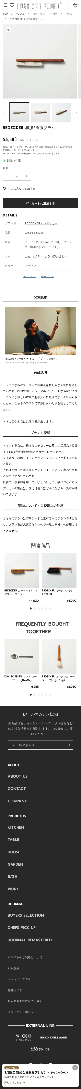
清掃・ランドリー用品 (45, 13)
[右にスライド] (76, 113)
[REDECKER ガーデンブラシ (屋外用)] (59, 570)
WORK (13, 888)
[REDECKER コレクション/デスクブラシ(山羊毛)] (59, 656)
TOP (5, 13)
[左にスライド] (4, 113)
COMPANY (17, 800)
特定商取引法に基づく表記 (25, 1001)
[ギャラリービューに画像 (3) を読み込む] (61, 112)
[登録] (68, 745)
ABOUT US (18, 776)
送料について (29, 276)
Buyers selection (26, 915)
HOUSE (20, 13)
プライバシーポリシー (22, 1012)
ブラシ (69, 13)
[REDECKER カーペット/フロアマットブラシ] (22, 570)
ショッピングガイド (21, 979)
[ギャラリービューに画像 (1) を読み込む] (19, 112)
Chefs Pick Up (22, 927)
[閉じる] (75, 1067)
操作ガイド (15, 990)
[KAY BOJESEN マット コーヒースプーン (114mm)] (22, 656)
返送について (47, 276)
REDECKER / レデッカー (41, 223)
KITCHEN (16, 827)
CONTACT (17, 788)
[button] (19, 188)
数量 (5, 168)
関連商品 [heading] (40, 545)
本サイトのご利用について (25, 957)
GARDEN (15, 864)
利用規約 (13, 968)
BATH (12, 876)
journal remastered (30, 939)
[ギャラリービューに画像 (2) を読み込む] (40, 112)
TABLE (13, 839)
